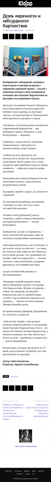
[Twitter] (11, 36)
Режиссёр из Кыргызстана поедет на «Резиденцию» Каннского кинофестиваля (37, 410)
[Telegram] (24, 36)
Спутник (19, 474)
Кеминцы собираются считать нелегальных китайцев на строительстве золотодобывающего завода (13, 412)
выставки (14, 376)
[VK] (18, 36)
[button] (4, 3)
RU (34, 474)
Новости (8, 471)
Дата (34, 471)
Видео (26, 471)
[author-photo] (25, 442)
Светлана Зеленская (14, 30)
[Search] (47, 3)
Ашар (27, 474)
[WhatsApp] (30, 36)
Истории (17, 471)
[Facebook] (5, 36)
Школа (41, 471)
